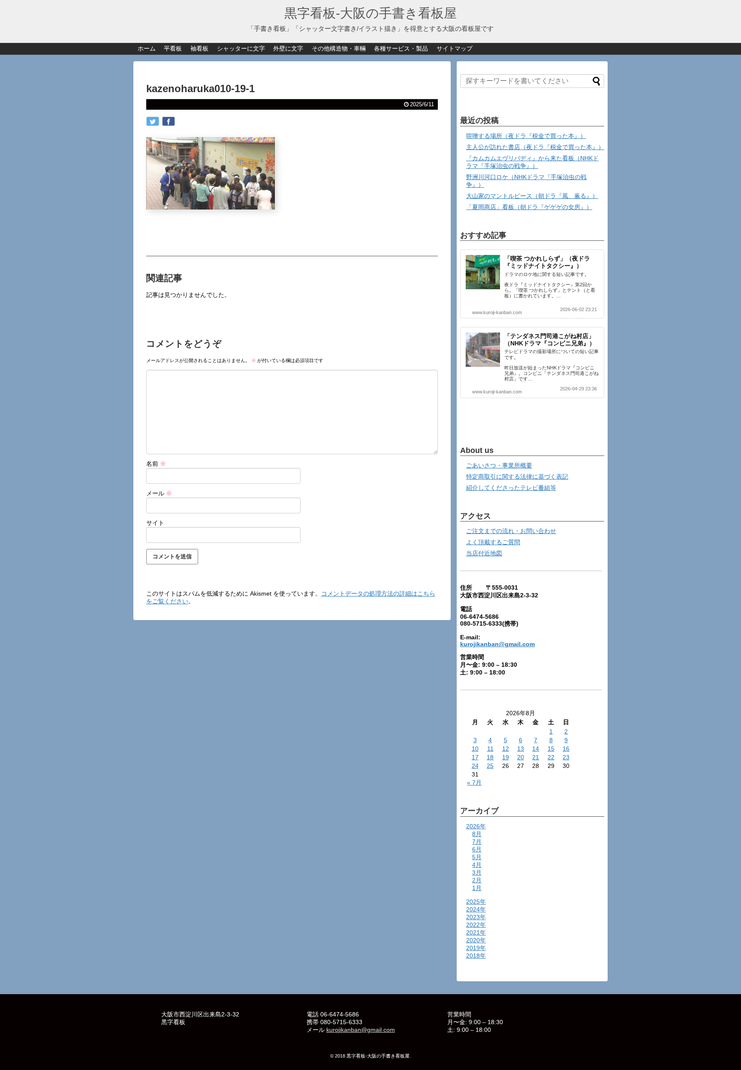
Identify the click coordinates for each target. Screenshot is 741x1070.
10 (475, 748)
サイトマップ (455, 48)
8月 (477, 833)
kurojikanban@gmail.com (497, 644)
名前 (156, 463)
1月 (477, 887)
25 (490, 765)
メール (159, 493)
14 (535, 748)
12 (505, 748)
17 (475, 757)
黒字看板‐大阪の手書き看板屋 (370, 13)
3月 (477, 872)
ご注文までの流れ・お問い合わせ (511, 531)
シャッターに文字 (241, 48)
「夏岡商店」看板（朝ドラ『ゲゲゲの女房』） (529, 207)
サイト (155, 522)
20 (520, 757)
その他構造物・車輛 (339, 48)
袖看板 (199, 48)
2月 (477, 880)
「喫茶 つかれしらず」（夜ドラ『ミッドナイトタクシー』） (547, 262)
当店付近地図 (484, 553)
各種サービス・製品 (401, 48)
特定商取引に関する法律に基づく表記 (517, 476)
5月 (477, 857)
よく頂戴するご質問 (493, 542)
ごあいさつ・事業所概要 (499, 465)
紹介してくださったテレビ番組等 (511, 487)
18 (490, 757)
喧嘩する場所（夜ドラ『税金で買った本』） (526, 135)
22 (551, 757)
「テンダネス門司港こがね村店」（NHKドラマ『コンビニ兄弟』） (549, 340)
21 (535, 757)
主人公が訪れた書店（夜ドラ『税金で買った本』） (535, 147)
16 (566, 748)
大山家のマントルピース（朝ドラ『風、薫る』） (532, 195)
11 (490, 748)
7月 (477, 841)
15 (551, 748)
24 (475, 765)
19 (505, 757)
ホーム (147, 48)
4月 (477, 864)
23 (566, 757)
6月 (477, 849)
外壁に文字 (288, 48)
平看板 (173, 48)
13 (520, 748)
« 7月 (474, 782)
